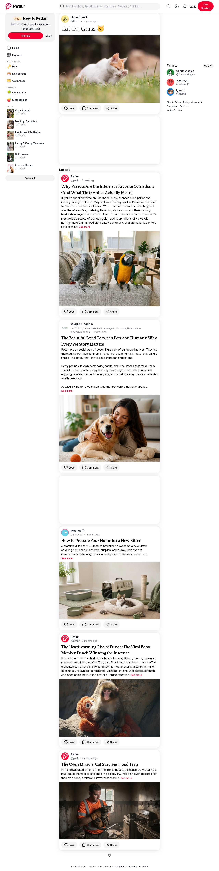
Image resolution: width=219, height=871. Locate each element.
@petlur (76, 180)
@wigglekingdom (81, 331)
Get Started (205, 6)
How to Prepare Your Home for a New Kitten (101, 540)
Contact (183, 106)
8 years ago (91, 21)
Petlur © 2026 (174, 110)
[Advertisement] (109, 140)
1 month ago (100, 331)
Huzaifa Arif (79, 17)
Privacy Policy (182, 102)
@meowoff (77, 534)
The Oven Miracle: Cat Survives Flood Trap (99, 764)
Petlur (75, 176)
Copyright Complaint (126, 866)
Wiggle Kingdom (82, 324)
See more (84, 226)
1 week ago (88, 180)
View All (30, 178)
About (170, 102)
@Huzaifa (76, 21)
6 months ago (90, 640)
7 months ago (90, 758)
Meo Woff (77, 530)
